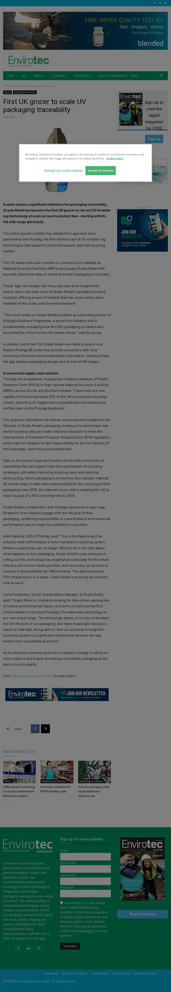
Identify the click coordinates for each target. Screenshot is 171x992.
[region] (85, 163)
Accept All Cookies (100, 170)
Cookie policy (114, 158)
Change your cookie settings (63, 170)
